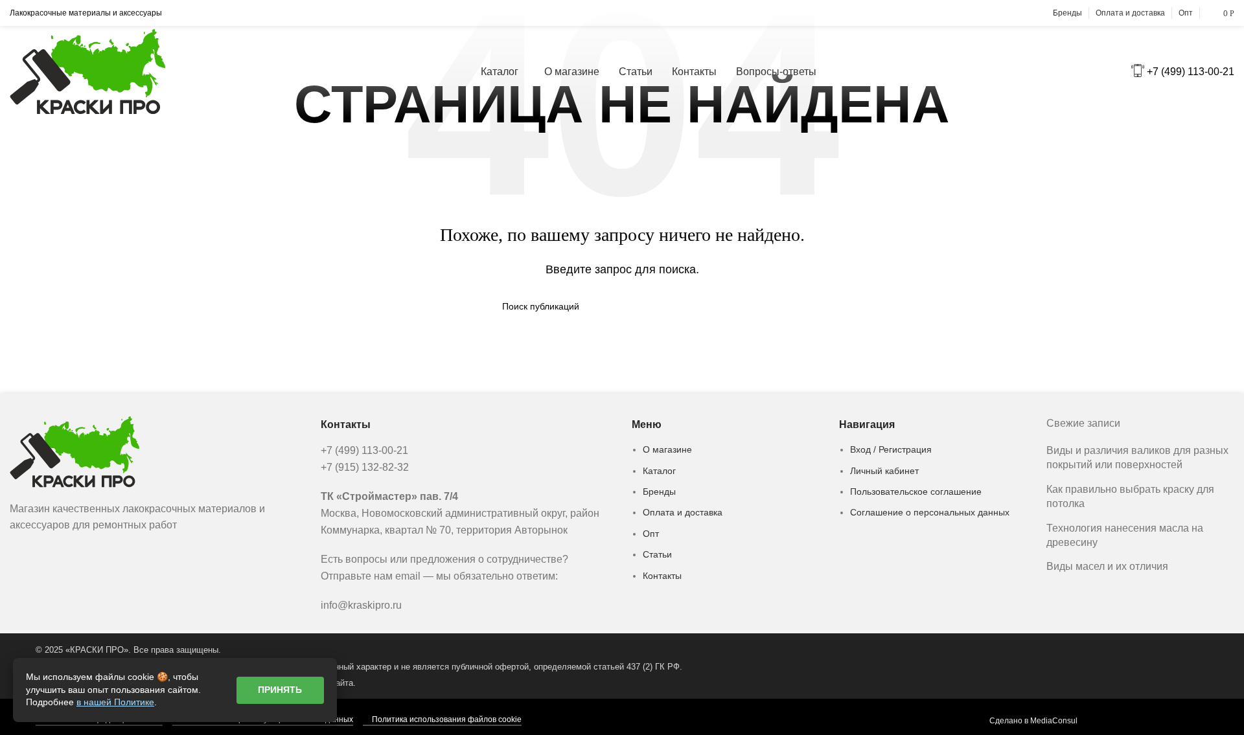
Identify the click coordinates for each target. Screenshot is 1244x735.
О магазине (667, 449)
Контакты (662, 576)
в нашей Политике (115, 702)
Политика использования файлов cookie (447, 719)
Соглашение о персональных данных (929, 512)
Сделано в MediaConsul (1033, 720)
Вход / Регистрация (891, 449)
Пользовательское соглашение (916, 491)
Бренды (659, 491)
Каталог (659, 471)
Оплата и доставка (682, 512)
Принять (280, 689)
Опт (651, 533)
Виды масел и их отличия (1107, 566)
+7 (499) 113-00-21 (1190, 71)
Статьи (657, 554)
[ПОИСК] (737, 306)
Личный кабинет (884, 471)
